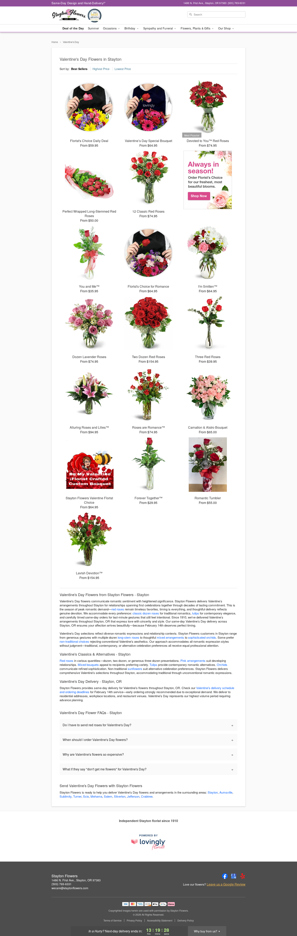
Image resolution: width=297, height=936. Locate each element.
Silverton (119, 796)
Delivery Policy (185, 920)
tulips (195, 613)
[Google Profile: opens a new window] (234, 876)
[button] (286, 919)
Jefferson (133, 796)
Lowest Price (123, 69)
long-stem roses (128, 637)
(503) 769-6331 (62, 884)
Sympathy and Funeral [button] (158, 28)
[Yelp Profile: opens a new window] (242, 876)
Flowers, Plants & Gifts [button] (196, 28)
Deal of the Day (73, 28)
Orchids (222, 664)
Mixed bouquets (88, 664)
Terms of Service (112, 920)
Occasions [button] (110, 28)
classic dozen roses (146, 613)
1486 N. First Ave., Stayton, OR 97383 (76, 880)
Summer (93, 28)
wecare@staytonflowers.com (70, 888)
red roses (118, 609)
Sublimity (66, 796)
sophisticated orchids (202, 637)
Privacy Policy (134, 920)
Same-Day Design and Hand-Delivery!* (79, 3)
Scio (86, 796)
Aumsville (225, 792)
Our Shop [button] (225, 28)
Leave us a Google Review (226, 884)
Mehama (96, 796)
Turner (77, 796)
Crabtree (147, 796)
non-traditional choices (74, 641)
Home (55, 42)
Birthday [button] (130, 28)
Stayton (213, 792)
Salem (108, 796)
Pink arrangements (192, 660)
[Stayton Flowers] (81, 15)
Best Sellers (79, 69)
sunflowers (135, 668)
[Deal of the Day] (207, 180)
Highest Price (101, 69)
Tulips (153, 664)
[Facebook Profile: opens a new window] (225, 876)
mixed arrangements (170, 637)
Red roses (66, 660)
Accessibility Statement (159, 920)
